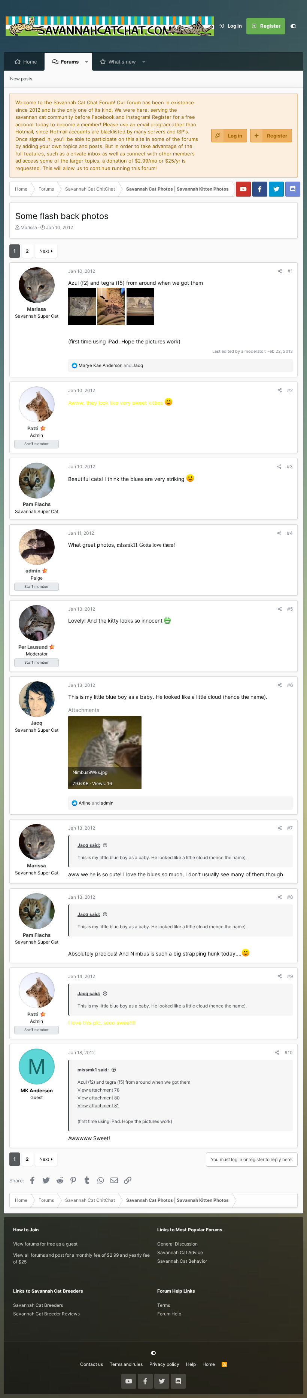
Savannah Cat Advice (180, 1252)
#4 (290, 533)
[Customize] (293, 26)
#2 (290, 390)
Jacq (36, 723)
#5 (290, 609)
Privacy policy (164, 1364)
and (111, 365)
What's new (122, 62)
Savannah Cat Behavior (182, 1261)
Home (30, 62)
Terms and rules (126, 1364)
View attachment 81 (98, 1105)
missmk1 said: (93, 1070)
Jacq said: (88, 845)
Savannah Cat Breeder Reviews (46, 1314)
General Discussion (177, 1244)
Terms (163, 1305)
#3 (290, 466)
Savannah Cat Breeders (38, 1305)
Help (191, 1364)
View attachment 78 (98, 1090)
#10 (289, 1052)
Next (44, 251)
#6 (290, 685)
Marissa (29, 227)
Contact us (91, 1364)
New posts (21, 78)
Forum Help (169, 1314)
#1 (290, 271)
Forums (70, 62)
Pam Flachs (37, 504)
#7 (290, 828)
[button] (86, 62)
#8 (290, 897)
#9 (290, 976)
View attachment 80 (98, 1098)
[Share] (280, 271)
